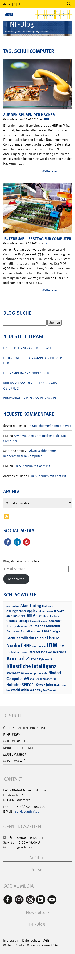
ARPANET (59, 611)
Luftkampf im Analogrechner (26, 373)
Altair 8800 (47, 606)
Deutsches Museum (44, 625)
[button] (7, 542)
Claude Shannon (39, 621)
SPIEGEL (28, 684)
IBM (52, 645)
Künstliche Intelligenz (31, 666)
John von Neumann (53, 652)
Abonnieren (16, 579)
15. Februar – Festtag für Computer (37, 238)
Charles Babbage (17, 621)
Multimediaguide (16, 741)
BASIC (16, 616)
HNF (46, 119)
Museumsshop (14, 754)
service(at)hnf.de (27, 811)
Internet (34, 652)
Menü (8, 14)
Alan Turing (30, 605)
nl (19, 4)
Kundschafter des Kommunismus (29, 398)
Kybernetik (46, 659)
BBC (23, 616)
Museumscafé (14, 761)
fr (14, 4)
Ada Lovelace (13, 606)
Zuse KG (52, 690)
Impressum (11, 940)
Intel (13, 652)
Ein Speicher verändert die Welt (28, 348)
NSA (32, 679)
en (9, 4)
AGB (46, 940)
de (4, 4)
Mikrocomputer (31, 673)
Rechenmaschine (45, 679)
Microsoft (13, 673)
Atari (9, 616)
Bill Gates (34, 615)
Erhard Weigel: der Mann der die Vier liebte (32, 360)
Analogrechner (16, 611)
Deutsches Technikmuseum (23, 631)
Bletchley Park (51, 616)
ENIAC (47, 631)
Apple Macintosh (44, 611)
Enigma (56, 631)
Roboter (13, 684)
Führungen (12, 734)
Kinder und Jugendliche (21, 748)
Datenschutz (31, 940)
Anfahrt (36, 858)
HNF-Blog (36, 924)
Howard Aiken (39, 646)
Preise (36, 870)
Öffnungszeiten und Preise (24, 728)
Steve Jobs (44, 684)
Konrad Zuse (22, 658)
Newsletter (36, 912)
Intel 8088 (22, 652)
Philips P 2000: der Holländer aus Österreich (30, 386)
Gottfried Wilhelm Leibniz (26, 638)
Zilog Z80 (42, 690)
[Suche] (69, 4)
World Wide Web (23, 690)
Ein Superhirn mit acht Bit (32, 466)
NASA (45, 673)
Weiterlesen (50, 171)
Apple (31, 611)
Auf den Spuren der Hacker (29, 114)
